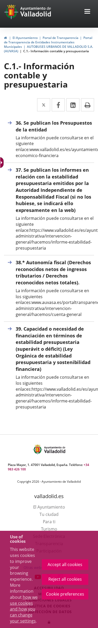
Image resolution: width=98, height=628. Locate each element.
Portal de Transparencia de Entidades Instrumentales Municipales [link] (48, 42)
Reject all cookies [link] (65, 579)
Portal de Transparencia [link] (60, 38)
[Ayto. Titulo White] (36, 12)
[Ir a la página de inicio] (12, 12)
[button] (87, 12)
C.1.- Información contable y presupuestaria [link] (56, 51)
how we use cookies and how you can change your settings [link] (24, 609)
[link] (2, 162)
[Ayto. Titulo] (54, 449)
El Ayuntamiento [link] (25, 38)
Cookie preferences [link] (65, 594)
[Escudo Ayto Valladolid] (38, 449)
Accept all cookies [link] (65, 564)
